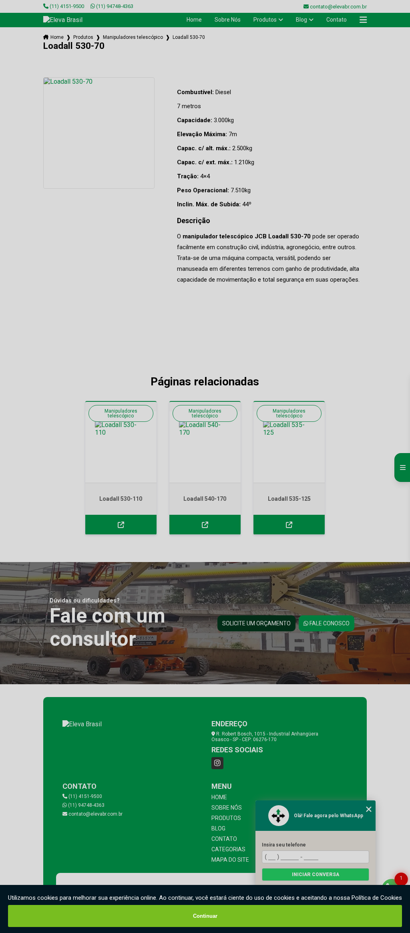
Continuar (205, 916)
